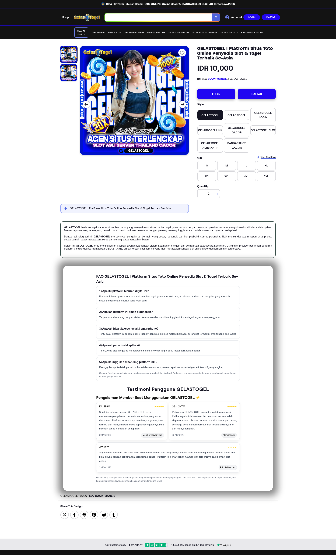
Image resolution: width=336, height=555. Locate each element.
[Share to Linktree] (84, 514)
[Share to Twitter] (64, 514)
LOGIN (251, 17)
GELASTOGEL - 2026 (88, 495)
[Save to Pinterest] (94, 514)
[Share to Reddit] (104, 514)
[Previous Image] (86, 104)
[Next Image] (182, 104)
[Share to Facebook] (74, 514)
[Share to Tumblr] (113, 514)
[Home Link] (87, 17)
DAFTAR (270, 17)
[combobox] (158, 17)
